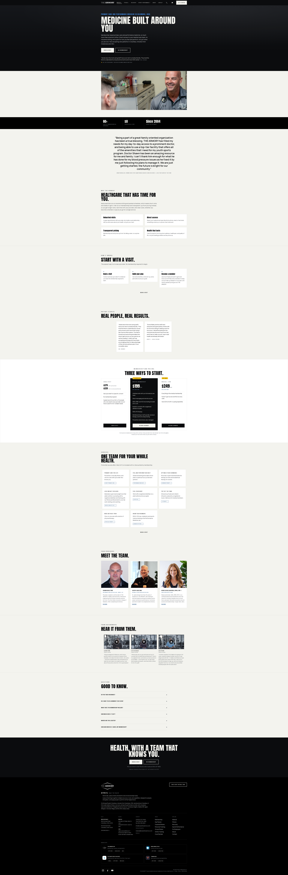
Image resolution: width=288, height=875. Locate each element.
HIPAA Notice (184, 871)
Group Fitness (159, 829)
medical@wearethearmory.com (144, 831)
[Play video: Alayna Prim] (116, 642)
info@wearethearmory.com (143, 826)
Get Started (181, 2)
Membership (158, 819)
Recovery (133, 2)
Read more (105, 604)
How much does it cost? (134, 714)
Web (123, 851)
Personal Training (160, 827)
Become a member (144, 425)
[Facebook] (108, 870)
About (154, 2)
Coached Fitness (160, 824)
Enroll (109, 861)
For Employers (176, 829)
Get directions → (105, 830)
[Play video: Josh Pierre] (171, 642)
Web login (122, 861)
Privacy (176, 871)
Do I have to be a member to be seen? (134, 701)
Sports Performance (144, 2)
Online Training (159, 832)
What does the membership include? (134, 707)
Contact (160, 2)
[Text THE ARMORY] (172, 2)
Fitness (126, 2)
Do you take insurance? (134, 694)
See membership (123, 50)
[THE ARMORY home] (108, 3)
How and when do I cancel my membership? (134, 727)
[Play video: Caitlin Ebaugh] (144, 642)
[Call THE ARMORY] (166, 2)
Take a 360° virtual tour (178, 784)
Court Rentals (159, 834)
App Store (110, 851)
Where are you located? (134, 720)
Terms (179, 871)
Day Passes (158, 822)
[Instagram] (103, 870)
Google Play (117, 851)
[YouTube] (112, 870)
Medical (119, 2)
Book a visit (107, 50)
